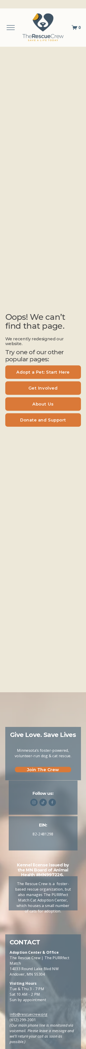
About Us (42, 404)
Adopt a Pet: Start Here (43, 372)
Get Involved (43, 388)
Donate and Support (43, 420)
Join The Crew (43, 769)
